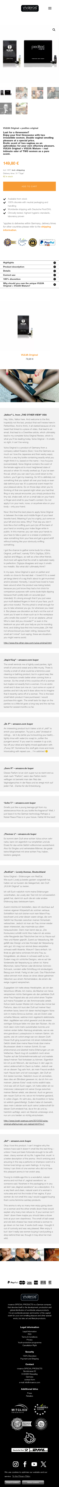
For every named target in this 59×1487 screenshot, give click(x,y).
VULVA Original (17, 354)
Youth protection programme (29, 1342)
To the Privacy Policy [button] (21, 1476)
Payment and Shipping (29, 1358)
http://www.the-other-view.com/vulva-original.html (28, 642)
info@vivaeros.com (32, 1382)
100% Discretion (29, 1356)
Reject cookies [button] (12, 1482)
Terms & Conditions (29, 1337)
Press (29, 1393)
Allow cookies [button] (33, 1482)
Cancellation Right (29, 1345)
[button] (54, 30)
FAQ (29, 1334)
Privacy (30, 1339)
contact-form (29, 1379)
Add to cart (29, 186)
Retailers (29, 1396)
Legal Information (30, 1331)
